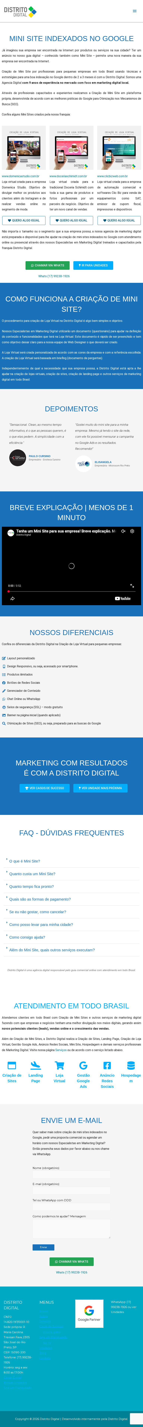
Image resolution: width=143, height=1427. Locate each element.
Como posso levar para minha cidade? (41, 925)
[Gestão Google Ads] (83, 1065)
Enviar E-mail (13, 1377)
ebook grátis (51, 1332)
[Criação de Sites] (12, 1065)
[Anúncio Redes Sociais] (107, 1065)
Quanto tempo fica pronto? (31, 886)
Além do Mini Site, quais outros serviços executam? (52, 950)
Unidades (45, 1348)
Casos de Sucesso (51, 1326)
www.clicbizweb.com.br (112, 176)
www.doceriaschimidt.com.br (68, 176)
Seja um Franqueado (18, 1388)
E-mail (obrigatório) (46, 1184)
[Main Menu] (134, 11)
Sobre (43, 1316)
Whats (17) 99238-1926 (54, 276)
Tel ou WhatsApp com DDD (52, 1200)
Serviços (61, 1050)
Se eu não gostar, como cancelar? (37, 912)
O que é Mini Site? (24, 861)
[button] (71, 861)
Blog (42, 1353)
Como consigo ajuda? (27, 937)
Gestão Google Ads (83, 1081)
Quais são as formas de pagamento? (40, 899)
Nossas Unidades (15, 1382)
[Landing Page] (35, 1065)
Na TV (47, 1343)
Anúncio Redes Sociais (107, 1081)
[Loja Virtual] (59, 1065)
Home (43, 1311)
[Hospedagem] (131, 1065)
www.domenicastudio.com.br (20, 176)
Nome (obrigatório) (46, 1168)
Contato (45, 1358)
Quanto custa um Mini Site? (32, 874)
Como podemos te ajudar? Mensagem (59, 1216)
